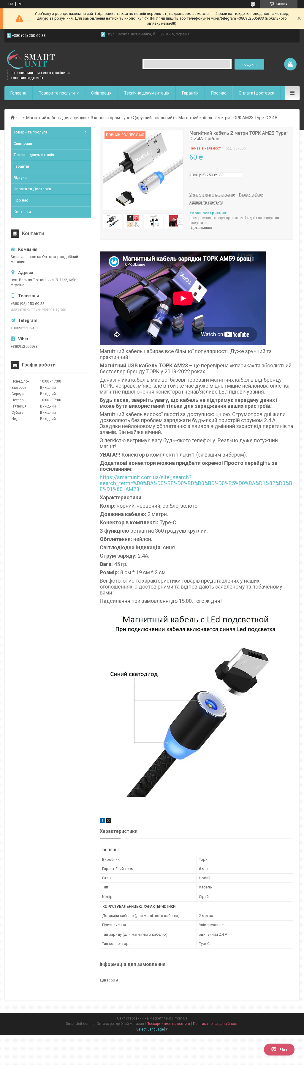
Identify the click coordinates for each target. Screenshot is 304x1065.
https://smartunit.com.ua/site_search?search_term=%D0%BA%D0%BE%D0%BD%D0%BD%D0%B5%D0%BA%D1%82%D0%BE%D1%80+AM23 (196, 483)
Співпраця (101, 93)
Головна (18, 93)
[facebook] (102, 821)
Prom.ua (180, 1018)
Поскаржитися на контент (168, 1024)
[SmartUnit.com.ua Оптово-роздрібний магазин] (34, 59)
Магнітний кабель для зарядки (56, 117)
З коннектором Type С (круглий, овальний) (132, 117)
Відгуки (20, 177)
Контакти (22, 212)
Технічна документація (147, 93)
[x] (108, 821)
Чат (283, 1049)
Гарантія (190, 93)
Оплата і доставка (256, 93)
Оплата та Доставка (32, 189)
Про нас (218, 93)
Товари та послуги (57, 93)
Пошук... (249, 64)
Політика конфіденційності (215, 1024)
